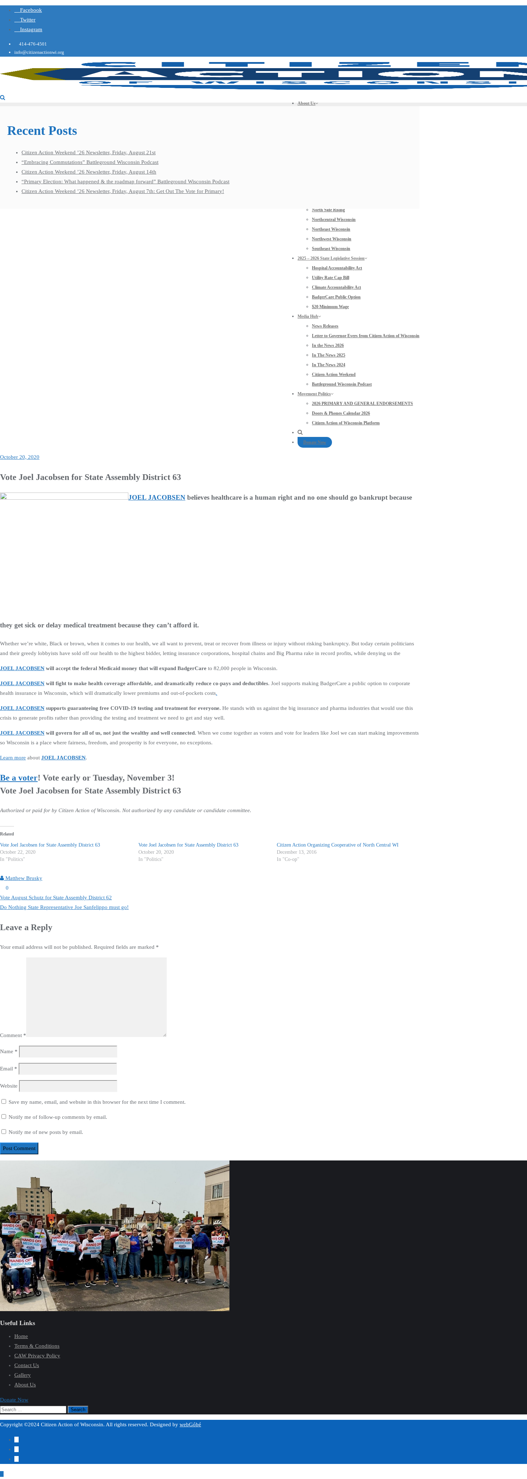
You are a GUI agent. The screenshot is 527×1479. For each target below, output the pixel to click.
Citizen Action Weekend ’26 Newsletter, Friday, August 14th (89, 172)
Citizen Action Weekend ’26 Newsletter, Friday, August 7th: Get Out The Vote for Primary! (123, 191)
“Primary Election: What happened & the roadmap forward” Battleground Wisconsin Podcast (125, 181)
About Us (25, 1385)
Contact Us (26, 1365)
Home (21, 1336)
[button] (14, 1400)
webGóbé (190, 1424)
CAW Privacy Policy (37, 1355)
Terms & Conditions (37, 1346)
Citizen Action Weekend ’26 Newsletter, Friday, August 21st (89, 152)
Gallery (22, 1375)
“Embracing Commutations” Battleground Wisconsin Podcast (90, 162)
